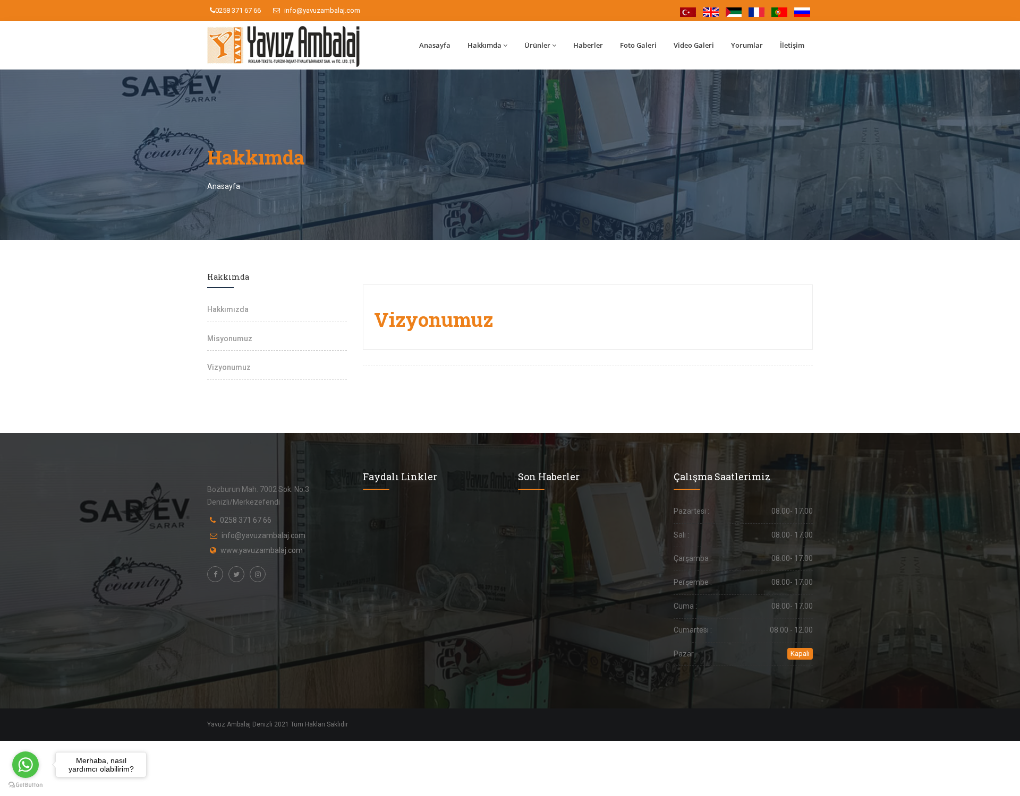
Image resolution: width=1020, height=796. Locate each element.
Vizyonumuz (229, 367)
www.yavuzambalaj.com (261, 550)
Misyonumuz (229, 338)
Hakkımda (485, 45)
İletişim (792, 45)
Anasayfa (434, 45)
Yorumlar (747, 45)
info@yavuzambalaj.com (321, 10)
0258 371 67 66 (238, 10)
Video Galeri (694, 45)
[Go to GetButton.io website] (25, 785)
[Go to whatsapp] (25, 764)
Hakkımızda (228, 309)
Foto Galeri (638, 45)
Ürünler (537, 45)
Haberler (588, 45)
